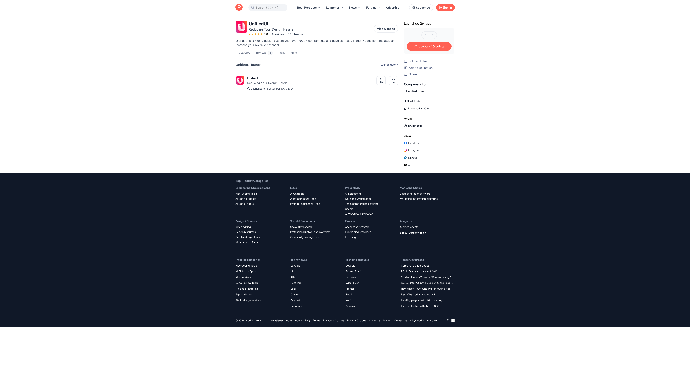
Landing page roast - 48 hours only (422, 300)
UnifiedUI (253, 78)
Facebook (414, 143)
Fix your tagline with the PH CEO (420, 305)
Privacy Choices (356, 320)
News (353, 7)
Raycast (295, 300)
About (298, 320)
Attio (293, 277)
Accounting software (357, 226)
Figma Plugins (243, 294)
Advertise (392, 7)
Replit (349, 294)
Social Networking (301, 226)
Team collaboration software (361, 203)
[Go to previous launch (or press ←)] (425, 35)
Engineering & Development (252, 187)
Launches (333, 7)
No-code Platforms (246, 288)
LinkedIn (413, 157)
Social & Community (302, 221)
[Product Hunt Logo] (239, 7)
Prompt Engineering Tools (305, 203)
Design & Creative (246, 221)
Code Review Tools (246, 282)
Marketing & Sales (411, 187)
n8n (293, 271)
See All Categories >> (413, 232)
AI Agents (406, 221)
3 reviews (278, 34)
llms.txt (387, 320)
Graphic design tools (247, 237)
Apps (289, 320)
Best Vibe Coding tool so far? (418, 294)
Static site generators (248, 300)
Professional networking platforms (310, 231)
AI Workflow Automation (359, 213)
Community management (305, 237)
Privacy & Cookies (333, 320)
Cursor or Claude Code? (415, 265)
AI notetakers (353, 193)
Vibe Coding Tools (246, 193)
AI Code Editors (244, 203)
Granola (295, 294)
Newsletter (276, 320)
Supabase (297, 305)
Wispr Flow (352, 282)
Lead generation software (415, 193)
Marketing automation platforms (419, 198)
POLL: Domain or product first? (419, 271)
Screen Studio (354, 271)
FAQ (307, 320)
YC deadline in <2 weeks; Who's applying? (426, 277)
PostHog (296, 282)
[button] (294, 53)
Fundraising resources (358, 231)
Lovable (295, 265)
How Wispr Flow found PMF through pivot (425, 288)
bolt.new (351, 277)
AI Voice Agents (409, 226)
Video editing (243, 226)
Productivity (352, 187)
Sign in (447, 7)
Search (349, 208)
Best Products (307, 7)
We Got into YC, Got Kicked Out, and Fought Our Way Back (427, 283)
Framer (350, 288)
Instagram (414, 150)
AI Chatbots (297, 193)
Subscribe (423, 7)
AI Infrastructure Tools (303, 198)
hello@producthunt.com (423, 320)
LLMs (293, 187)
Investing (350, 237)
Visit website (386, 29)
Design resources (245, 231)
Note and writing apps (358, 198)
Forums (371, 7)
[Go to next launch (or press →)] (433, 35)
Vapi (293, 288)
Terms (316, 320)
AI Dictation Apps (245, 271)
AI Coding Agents (245, 198)
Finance (350, 221)
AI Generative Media (247, 242)
